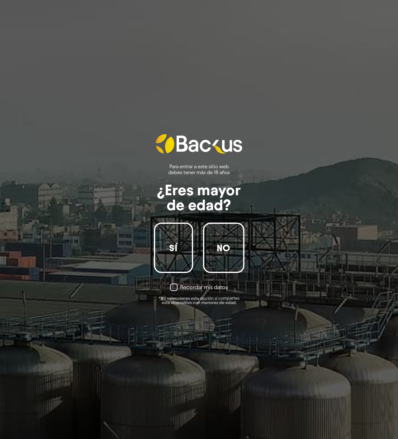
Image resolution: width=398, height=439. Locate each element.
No (224, 248)
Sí (173, 248)
